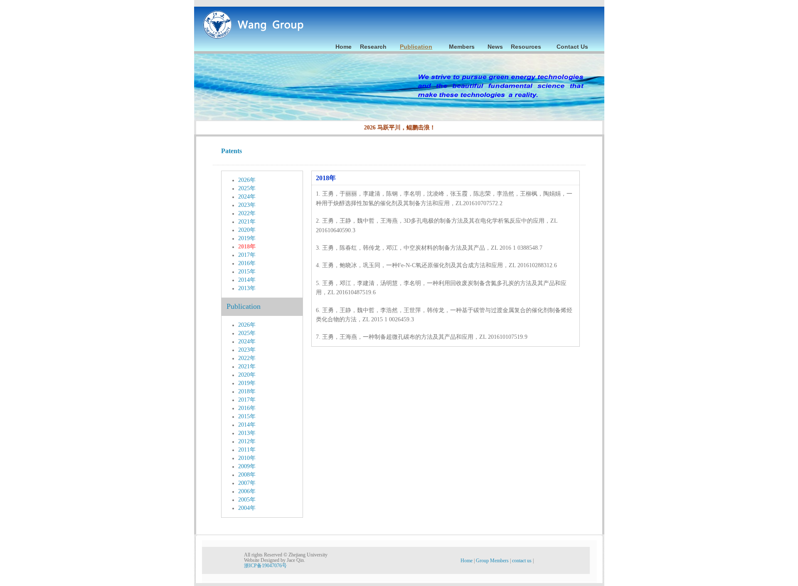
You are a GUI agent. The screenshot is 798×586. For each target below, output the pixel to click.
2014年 (247, 280)
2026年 (247, 180)
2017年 (247, 255)
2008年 (247, 475)
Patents (231, 150)
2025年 (247, 188)
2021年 (247, 222)
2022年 (247, 213)
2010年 (247, 458)
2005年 (247, 500)
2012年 (247, 441)
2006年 (247, 491)
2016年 (247, 263)
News (495, 46)
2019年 (247, 238)
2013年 (247, 288)
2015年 (247, 271)
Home (343, 46)
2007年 (247, 483)
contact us (522, 561)
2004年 (247, 508)
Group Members (493, 561)
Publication (416, 46)
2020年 (247, 230)
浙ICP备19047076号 (265, 566)
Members (462, 46)
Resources (526, 46)
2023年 (247, 205)
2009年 (247, 466)
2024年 (247, 197)
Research (373, 46)
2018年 (247, 246)
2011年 (247, 450)
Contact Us (572, 46)
